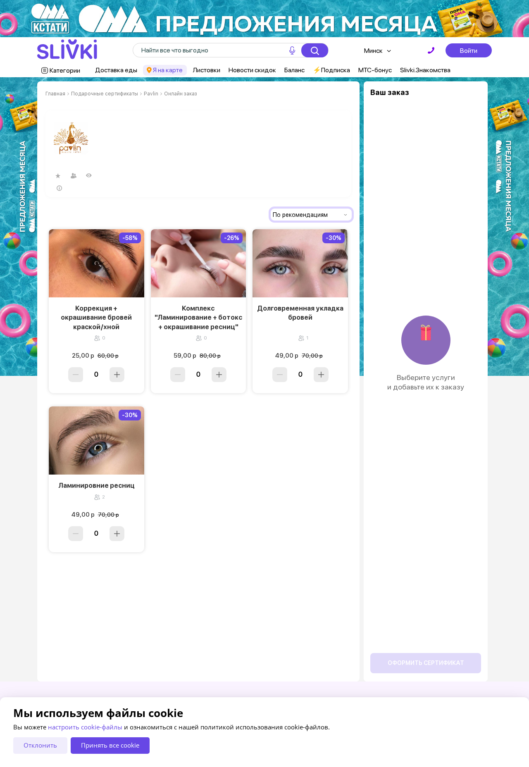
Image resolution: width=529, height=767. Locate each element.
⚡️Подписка (331, 70)
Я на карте (168, 70)
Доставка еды (116, 70)
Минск (373, 51)
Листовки (206, 70)
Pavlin (151, 94)
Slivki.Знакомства (425, 70)
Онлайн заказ (180, 94)
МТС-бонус (375, 70)
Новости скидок (252, 70)
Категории (65, 70)
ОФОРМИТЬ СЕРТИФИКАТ (426, 663)
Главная (55, 94)
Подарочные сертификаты (104, 94)
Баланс (294, 70)
